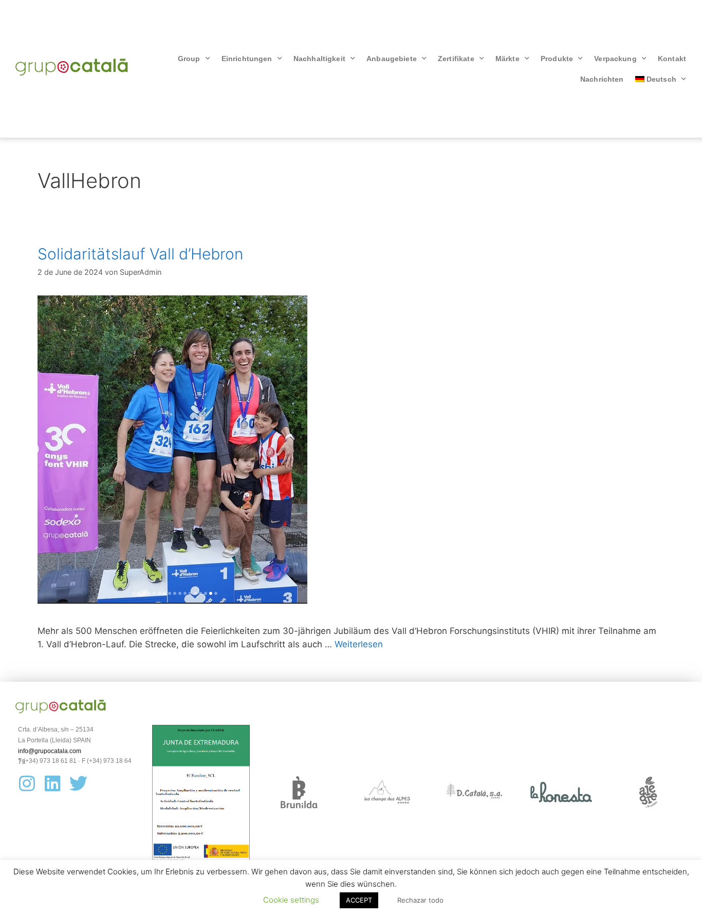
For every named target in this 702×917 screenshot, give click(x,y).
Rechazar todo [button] (420, 900)
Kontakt (672, 58)
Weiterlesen (359, 644)
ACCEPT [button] (359, 900)
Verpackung (615, 58)
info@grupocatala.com (49, 751)
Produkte (557, 58)
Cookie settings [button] (291, 900)
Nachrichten (602, 79)
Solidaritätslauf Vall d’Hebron (140, 254)
